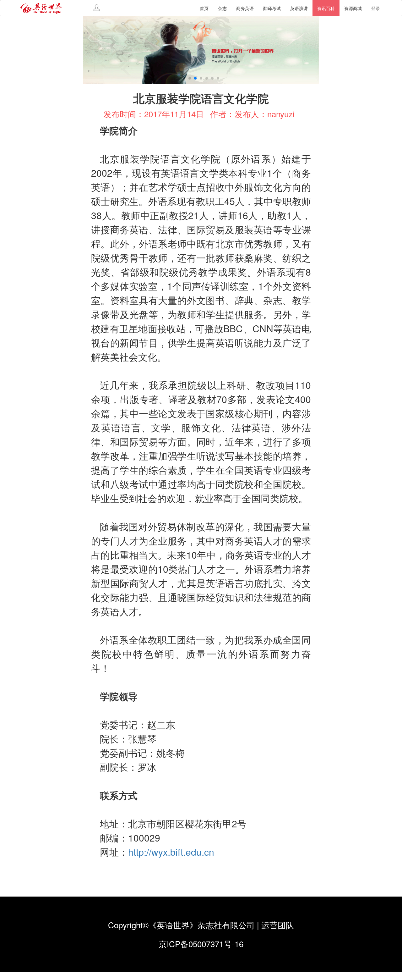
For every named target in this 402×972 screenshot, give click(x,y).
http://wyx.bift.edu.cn (171, 852)
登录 (375, 8)
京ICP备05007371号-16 (201, 943)
